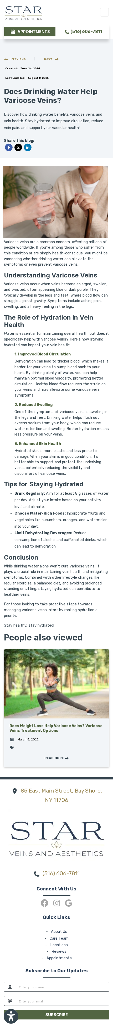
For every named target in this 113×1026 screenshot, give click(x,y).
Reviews (59, 951)
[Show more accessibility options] (11, 1016)
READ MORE (54, 758)
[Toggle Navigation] (104, 12)
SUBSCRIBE (56, 1014)
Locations (59, 945)
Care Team (59, 938)
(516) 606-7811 (86, 31)
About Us (59, 931)
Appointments (59, 958)
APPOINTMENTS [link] (33, 31)
